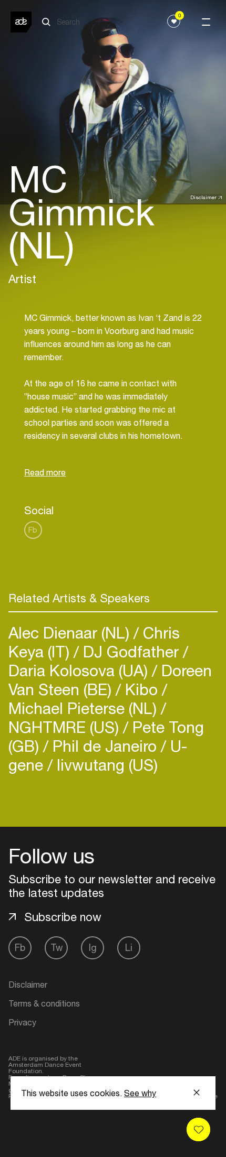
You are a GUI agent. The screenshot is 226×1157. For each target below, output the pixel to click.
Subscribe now (62, 917)
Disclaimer (203, 197)
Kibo (141, 689)
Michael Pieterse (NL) (84, 708)
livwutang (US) (105, 764)
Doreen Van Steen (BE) (110, 679)
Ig (93, 947)
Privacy (22, 1022)
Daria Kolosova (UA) (80, 670)
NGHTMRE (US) (65, 727)
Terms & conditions (44, 1003)
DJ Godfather (131, 651)
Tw (56, 947)
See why (140, 1093)
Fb (32, 529)
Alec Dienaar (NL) (70, 632)
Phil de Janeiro (104, 746)
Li (128, 947)
